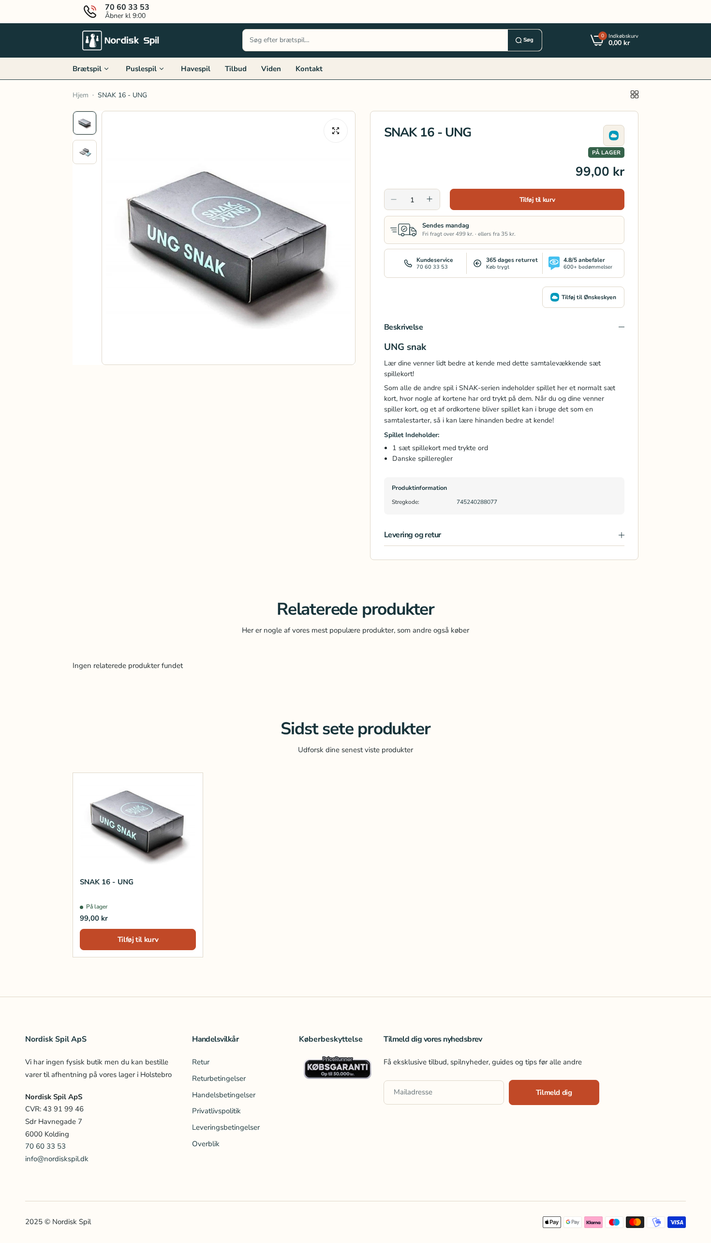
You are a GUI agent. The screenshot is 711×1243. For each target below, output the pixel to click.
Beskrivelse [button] (403, 327)
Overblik (206, 1144)
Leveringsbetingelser (226, 1127)
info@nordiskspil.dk (57, 1159)
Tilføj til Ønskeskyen (589, 297)
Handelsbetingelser (223, 1095)
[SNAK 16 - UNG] (138, 821)
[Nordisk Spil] (121, 40)
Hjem (81, 95)
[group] (229, 238)
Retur (200, 1062)
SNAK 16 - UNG (106, 882)
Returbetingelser (219, 1078)
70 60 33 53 (45, 1146)
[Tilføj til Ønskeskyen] (613, 135)
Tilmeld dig (554, 1092)
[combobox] (375, 40)
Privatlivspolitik (216, 1111)
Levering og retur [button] (412, 535)
